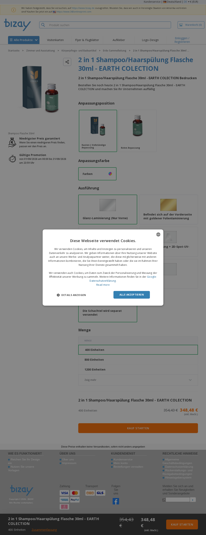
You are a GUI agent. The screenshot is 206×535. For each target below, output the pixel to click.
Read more (103, 284)
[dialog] (103, 267)
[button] (71, 295)
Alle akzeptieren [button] (131, 294)
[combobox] (158, 234)
